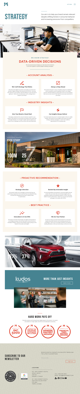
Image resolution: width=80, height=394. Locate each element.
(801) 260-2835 (62, 373)
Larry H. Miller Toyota (21, 247)
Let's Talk (69, 4)
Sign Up (70, 361)
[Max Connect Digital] (6, 4)
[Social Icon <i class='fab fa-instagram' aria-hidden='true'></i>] (61, 378)
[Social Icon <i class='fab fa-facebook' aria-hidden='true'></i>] (59, 378)
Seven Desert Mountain (12, 143)
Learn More (66, 283)
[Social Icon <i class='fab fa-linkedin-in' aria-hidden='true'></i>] (63, 378)
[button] (75, 4)
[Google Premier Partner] (24, 376)
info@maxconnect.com (66, 375)
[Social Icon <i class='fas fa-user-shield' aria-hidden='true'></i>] (56, 378)
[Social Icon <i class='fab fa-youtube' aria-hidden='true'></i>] (66, 378)
